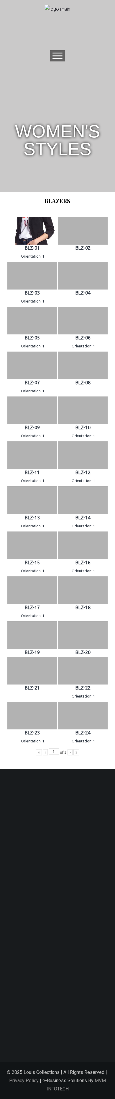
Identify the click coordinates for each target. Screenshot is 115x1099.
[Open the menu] (57, 55)
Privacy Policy (24, 1080)
